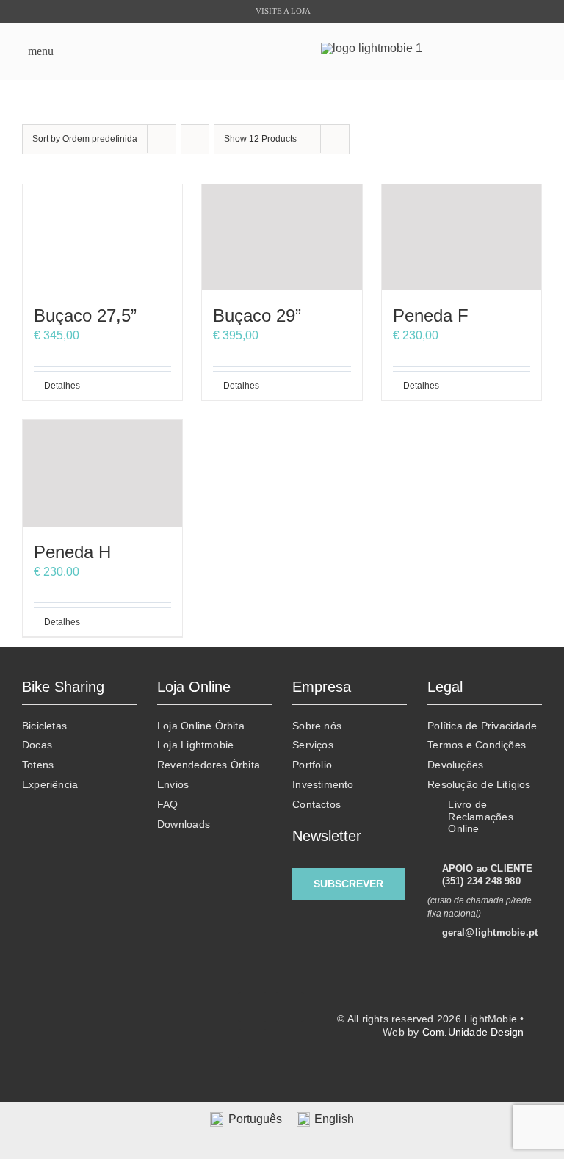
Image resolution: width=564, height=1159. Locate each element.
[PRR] (119, 1003)
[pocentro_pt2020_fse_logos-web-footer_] (119, 1041)
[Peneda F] (461, 237)
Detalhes (62, 385)
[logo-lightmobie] (371, 48)
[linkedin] (289, 1007)
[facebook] (252, 1007)
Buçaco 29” (257, 315)
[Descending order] (195, 139)
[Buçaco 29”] (281, 237)
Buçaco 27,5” (85, 315)
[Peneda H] (102, 473)
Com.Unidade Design (473, 1032)
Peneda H (72, 552)
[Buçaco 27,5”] (102, 237)
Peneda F (431, 315)
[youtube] (252, 1043)
